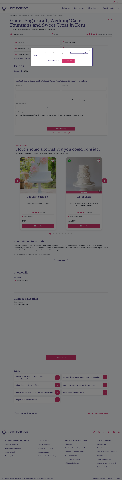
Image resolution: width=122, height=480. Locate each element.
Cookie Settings (53, 61)
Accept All (68, 61)
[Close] (90, 50)
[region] (62, 57)
